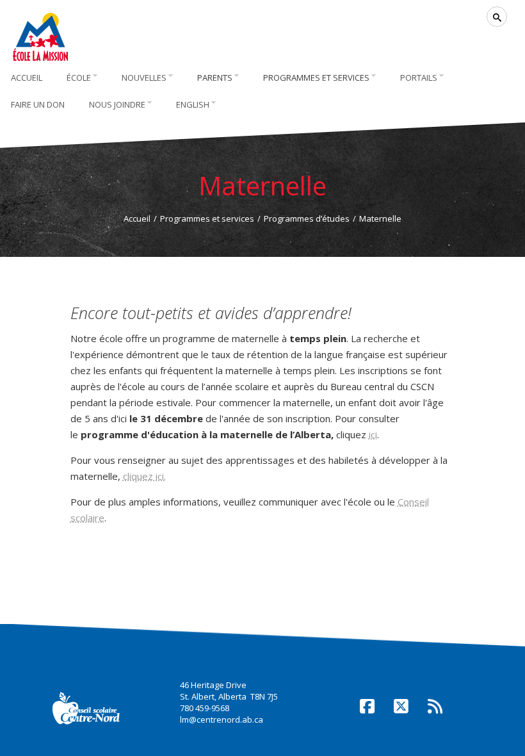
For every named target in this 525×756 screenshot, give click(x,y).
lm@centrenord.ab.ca (221, 719)
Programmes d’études (307, 218)
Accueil (137, 218)
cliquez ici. (144, 476)
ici (373, 434)
